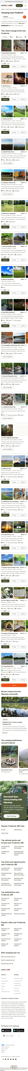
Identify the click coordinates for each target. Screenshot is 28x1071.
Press (2, 989)
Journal (3, 983)
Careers (3, 986)
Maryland (15, 9)
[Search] (24, 16)
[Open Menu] (25, 5)
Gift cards (3, 978)
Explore (3, 9)
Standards (16, 991)
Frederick (20, 9)
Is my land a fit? (18, 981)
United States (9, 9)
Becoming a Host (18, 978)
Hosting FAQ (17, 993)
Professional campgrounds (17, 984)
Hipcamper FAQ (5, 991)
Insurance (16, 988)
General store (4, 981)
